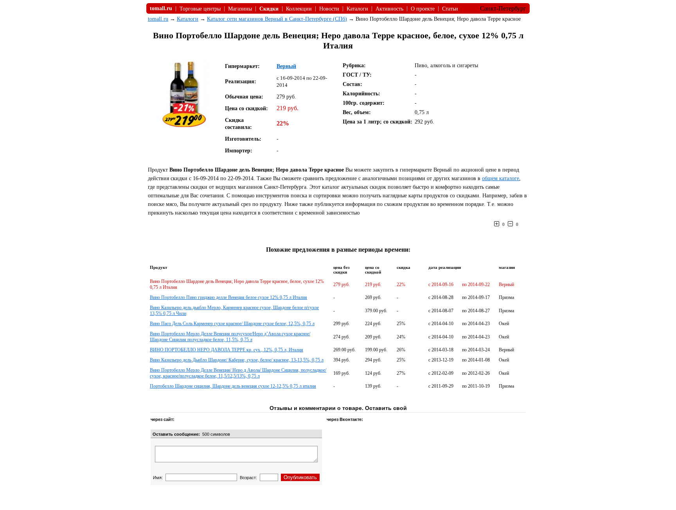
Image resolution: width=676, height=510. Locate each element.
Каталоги (357, 9)
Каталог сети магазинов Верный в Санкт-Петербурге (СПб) (277, 19)
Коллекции (299, 9)
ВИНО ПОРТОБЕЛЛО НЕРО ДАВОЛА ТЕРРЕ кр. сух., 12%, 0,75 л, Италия (226, 350)
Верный (286, 66)
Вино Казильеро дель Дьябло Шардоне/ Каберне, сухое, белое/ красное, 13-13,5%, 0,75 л (237, 360)
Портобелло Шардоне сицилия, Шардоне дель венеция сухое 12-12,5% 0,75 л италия (233, 386)
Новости (329, 9)
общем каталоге (500, 178)
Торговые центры (200, 9)
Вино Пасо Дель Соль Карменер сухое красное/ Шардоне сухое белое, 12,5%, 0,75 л (232, 323)
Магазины (240, 9)
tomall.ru (158, 19)
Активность (389, 9)
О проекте (423, 9)
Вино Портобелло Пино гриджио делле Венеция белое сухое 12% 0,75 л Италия (228, 297)
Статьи (450, 9)
